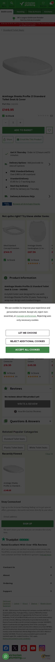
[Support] (5, 656)
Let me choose (27, 332)
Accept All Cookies (27, 349)
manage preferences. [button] (26, 315)
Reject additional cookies (27, 341)
